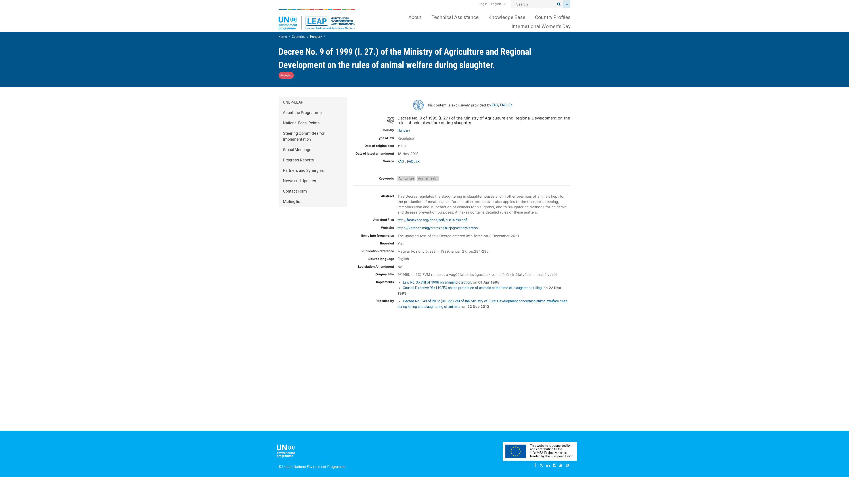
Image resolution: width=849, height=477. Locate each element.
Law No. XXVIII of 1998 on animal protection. (437, 282)
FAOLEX (506, 105)
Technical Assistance (455, 17)
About (415, 17)
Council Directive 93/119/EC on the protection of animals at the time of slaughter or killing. (472, 288)
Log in (483, 4)
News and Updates (299, 180)
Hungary (316, 36)
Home (283, 36)
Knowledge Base (506, 17)
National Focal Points (301, 123)
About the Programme (302, 112)
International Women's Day (541, 26)
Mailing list (292, 201)
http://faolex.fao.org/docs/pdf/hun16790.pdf (432, 220)
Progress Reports (298, 160)
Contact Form (295, 191)
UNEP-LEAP (293, 102)
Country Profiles (552, 17)
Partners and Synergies (303, 170)
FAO (495, 105)
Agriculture (406, 178)
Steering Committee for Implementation (304, 136)
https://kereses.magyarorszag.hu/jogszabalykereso (438, 228)
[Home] (317, 19)
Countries (298, 36)
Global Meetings (297, 149)
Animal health (428, 178)
